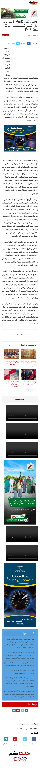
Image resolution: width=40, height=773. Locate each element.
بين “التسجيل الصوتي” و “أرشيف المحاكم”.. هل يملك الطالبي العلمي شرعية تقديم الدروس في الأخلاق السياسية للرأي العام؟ (19, 694)
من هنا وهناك (5, 35)
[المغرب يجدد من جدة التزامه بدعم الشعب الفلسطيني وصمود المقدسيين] (11, 354)
